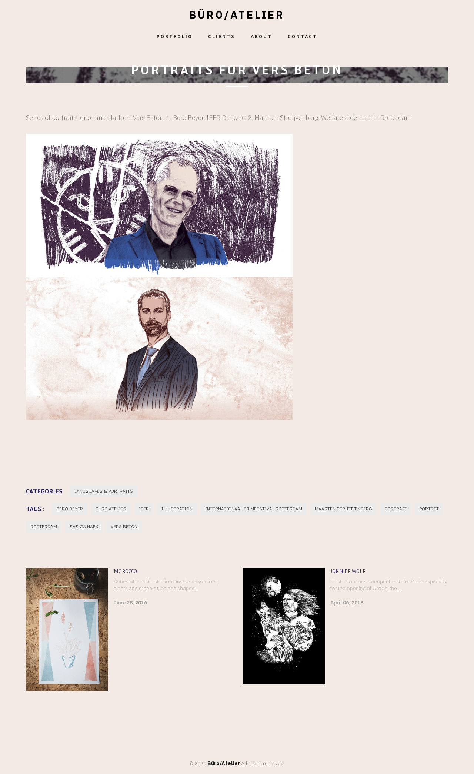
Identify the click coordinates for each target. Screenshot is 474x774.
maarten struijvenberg (343, 509)
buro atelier (111, 509)
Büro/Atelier (237, 14)
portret (429, 509)
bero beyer (69, 509)
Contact (302, 36)
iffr (144, 509)
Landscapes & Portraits (103, 491)
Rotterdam (43, 526)
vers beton (124, 526)
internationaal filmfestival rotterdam (253, 509)
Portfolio (175, 36)
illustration (177, 509)
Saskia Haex (84, 526)
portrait (396, 509)
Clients (221, 36)
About (261, 36)
